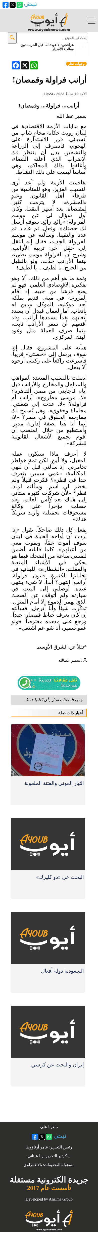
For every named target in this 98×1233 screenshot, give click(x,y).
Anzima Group (61, 1199)
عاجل (82, 47)
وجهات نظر (76, 64)
